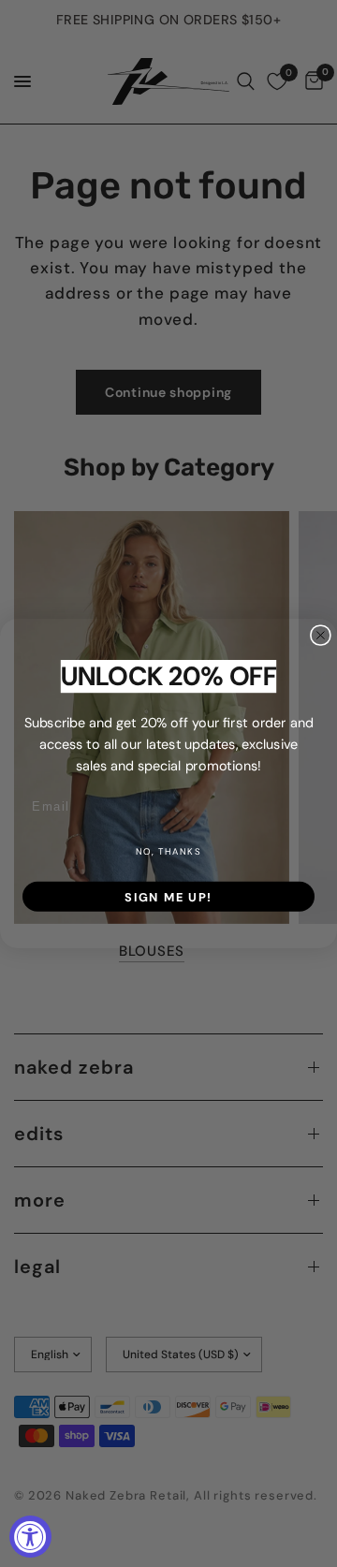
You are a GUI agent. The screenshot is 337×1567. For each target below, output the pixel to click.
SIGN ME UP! (168, 896)
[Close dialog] (321, 635)
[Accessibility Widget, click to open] (30, 1537)
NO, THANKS (168, 851)
